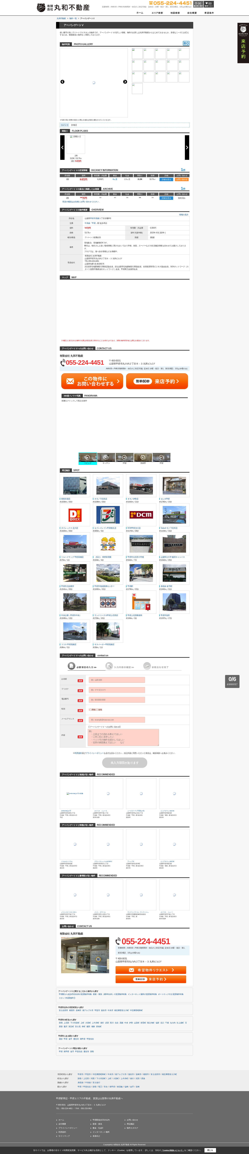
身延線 (81, 1082)
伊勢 (131, 1023)
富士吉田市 (63, 1010)
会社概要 (62, 1124)
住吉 (116, 1023)
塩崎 (126, 1087)
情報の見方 (183, 215)
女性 (100, 710)
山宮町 (136, 1023)
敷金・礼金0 (98, 1128)
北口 (162, 1023)
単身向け (96, 1136)
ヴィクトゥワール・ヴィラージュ (138, 912)
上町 (82, 1023)
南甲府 (82, 1039)
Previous (62, 82)
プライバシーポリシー (95, 753)
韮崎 (137, 1087)
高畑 (97, 218)
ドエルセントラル (66, 861)
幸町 (83, 1027)
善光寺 (76, 1039)
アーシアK (131, 861)
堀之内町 (150, 1023)
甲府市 (93, 218)
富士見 (78, 1027)
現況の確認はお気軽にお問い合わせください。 (81, 202)
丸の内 (173, 1023)
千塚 (167, 1023)
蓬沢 (65, 1027)
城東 (93, 1027)
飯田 (88, 1027)
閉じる (210, 1150)
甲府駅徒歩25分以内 (101, 1120)
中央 (126, 1023)
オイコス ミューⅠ (167, 912)
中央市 (110, 1010)
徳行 (102, 1023)
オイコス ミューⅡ (100, 811)
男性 (93, 710)
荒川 (112, 1023)
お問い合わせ (181, 179)
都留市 (72, 1010)
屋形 (61, 1027)
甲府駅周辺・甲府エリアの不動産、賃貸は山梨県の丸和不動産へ (89, 1098)
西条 (143, 1078)
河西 (93, 1078)
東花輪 (120, 1087)
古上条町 (180, 1023)
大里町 (88, 1023)
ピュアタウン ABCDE (167, 811)
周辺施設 (130, 1124)
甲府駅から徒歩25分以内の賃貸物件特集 (75, 994)
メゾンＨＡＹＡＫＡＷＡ (69, 912)
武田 (107, 1023)
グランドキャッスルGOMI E (103, 861)
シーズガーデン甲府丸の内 (136, 811)
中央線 (87, 223)
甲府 (94, 223)
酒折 (61, 1039)
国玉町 (71, 1027)
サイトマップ (64, 1136)
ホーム (61, 1120)
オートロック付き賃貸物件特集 (171, 994)
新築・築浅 (97, 1124)
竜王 (100, 1087)
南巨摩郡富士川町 (121, 1010)
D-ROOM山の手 (66, 811)
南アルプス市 (87, 1010)
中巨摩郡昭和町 (136, 1010)
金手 (70, 1039)
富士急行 (96, 1082)
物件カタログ (132, 1128)
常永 (106, 1087)
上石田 (66, 1023)
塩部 (157, 1023)
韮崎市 (78, 1010)
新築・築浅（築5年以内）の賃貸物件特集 (110, 994)
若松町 (99, 1027)
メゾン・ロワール (100, 912)
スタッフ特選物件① (67, 998)
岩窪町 (143, 1023)
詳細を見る (166, 179)
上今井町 (95, 1023)
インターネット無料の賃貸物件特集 (142, 994)
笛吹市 (103, 1010)
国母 (61, 1023)
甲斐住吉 (90, 1039)
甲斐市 (97, 1010)
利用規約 (78, 753)
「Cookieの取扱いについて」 (172, 1150)
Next (125, 82)
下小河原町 (74, 1023)
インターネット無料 (101, 1132)
